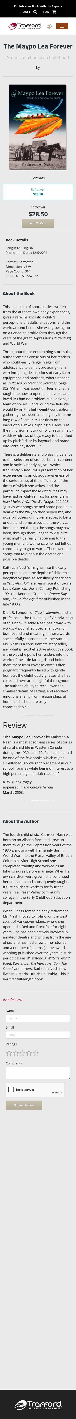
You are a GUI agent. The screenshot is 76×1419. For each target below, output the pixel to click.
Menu (62, 26)
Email (10, 1027)
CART (47, 12)
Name (10, 1011)
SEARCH (26, 12)
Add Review (12, 999)
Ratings (11, 1044)
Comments (14, 1063)
